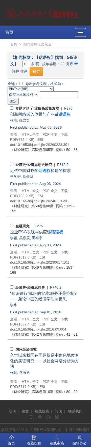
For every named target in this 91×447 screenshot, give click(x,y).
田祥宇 (37, 238)
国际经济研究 (26, 349)
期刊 (12, 411)
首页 (9, 32)
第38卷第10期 (32, 392)
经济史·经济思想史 (30, 287)
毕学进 (15, 177)
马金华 (28, 177)
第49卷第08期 (32, 267)
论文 (25, 411)
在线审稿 (57, 443)
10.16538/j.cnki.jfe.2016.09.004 (41, 329)
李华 (13, 305)
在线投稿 (42, 411)
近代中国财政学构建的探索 (40, 170)
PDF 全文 (50, 134)
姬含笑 (24, 120)
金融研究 (22, 226)
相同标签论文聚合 (37, 44)
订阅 (58, 411)
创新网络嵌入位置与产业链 (40, 114)
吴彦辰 (24, 238)
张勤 (13, 372)
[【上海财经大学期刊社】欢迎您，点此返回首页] (43, 13)
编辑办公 (80, 443)
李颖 (13, 238)
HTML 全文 (30, 134)
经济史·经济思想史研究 (33, 165)
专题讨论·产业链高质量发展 (37, 108)
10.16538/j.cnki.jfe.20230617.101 (42, 262)
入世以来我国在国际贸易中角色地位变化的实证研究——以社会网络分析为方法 (44, 361)
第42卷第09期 (32, 334)
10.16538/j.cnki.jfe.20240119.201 (42, 201)
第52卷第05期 (32, 150)
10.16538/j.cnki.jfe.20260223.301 (42, 145)
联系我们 (75, 411)
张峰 (13, 120)
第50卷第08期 (32, 206)
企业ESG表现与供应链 (36, 232)
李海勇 (24, 372)
